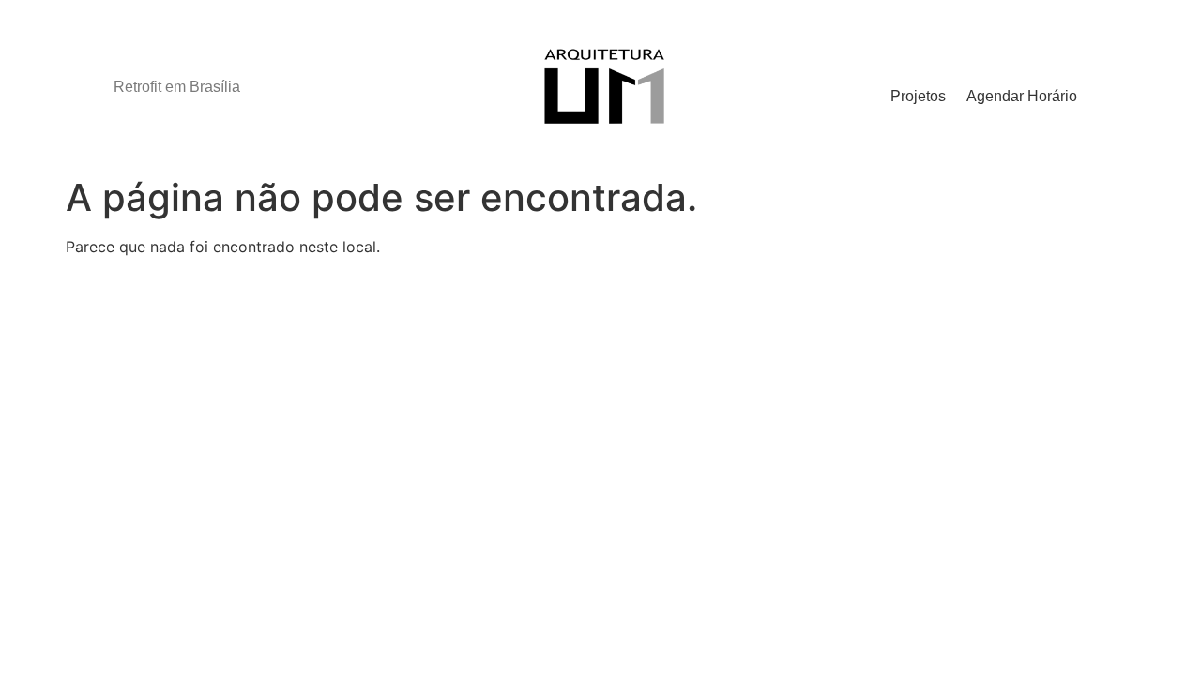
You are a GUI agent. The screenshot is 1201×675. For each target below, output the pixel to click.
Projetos (918, 96)
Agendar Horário (1021, 96)
